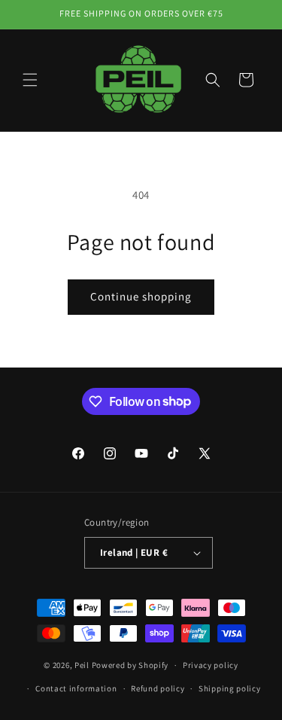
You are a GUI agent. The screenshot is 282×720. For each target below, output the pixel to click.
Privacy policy (210, 665)
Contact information (76, 688)
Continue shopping (141, 296)
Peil (81, 665)
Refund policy (157, 688)
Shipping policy (230, 688)
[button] (30, 79)
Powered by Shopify (130, 665)
